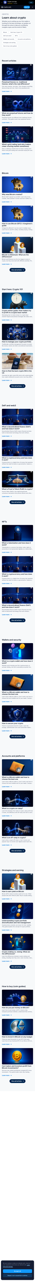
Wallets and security (8, 39)
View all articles (16, 270)
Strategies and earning (9, 42)
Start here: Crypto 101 (16, 32)
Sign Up (27, 7)
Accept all (17, 1271)
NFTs (16, 35)
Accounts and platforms (24, 39)
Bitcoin (5, 32)
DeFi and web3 (7, 35)
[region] (17, 1270)
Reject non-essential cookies (17, 1275)
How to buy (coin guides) (10, 46)
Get (31, 2)
